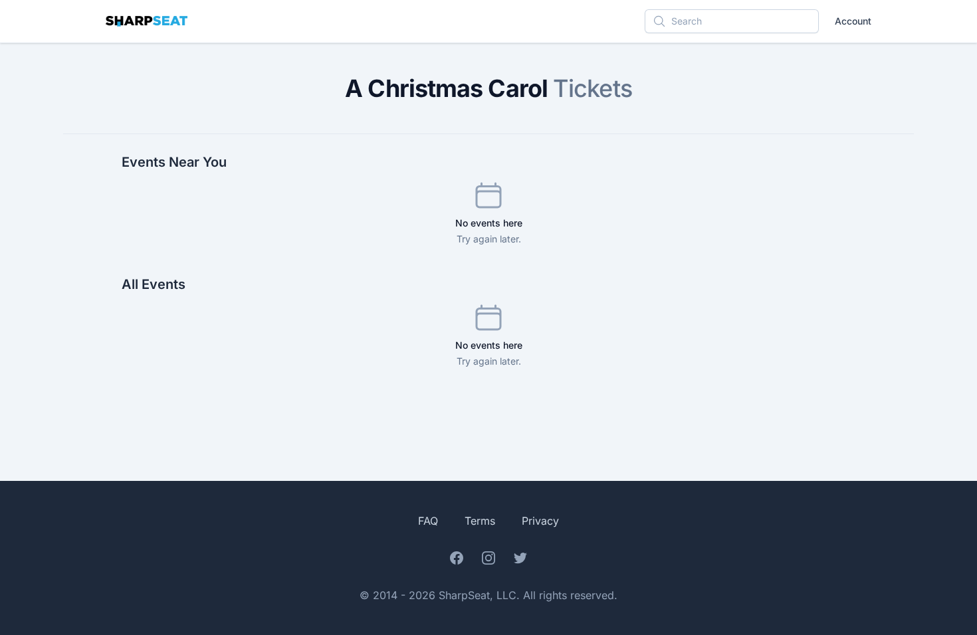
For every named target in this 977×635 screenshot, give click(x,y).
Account (853, 21)
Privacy (540, 520)
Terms (480, 520)
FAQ (428, 520)
